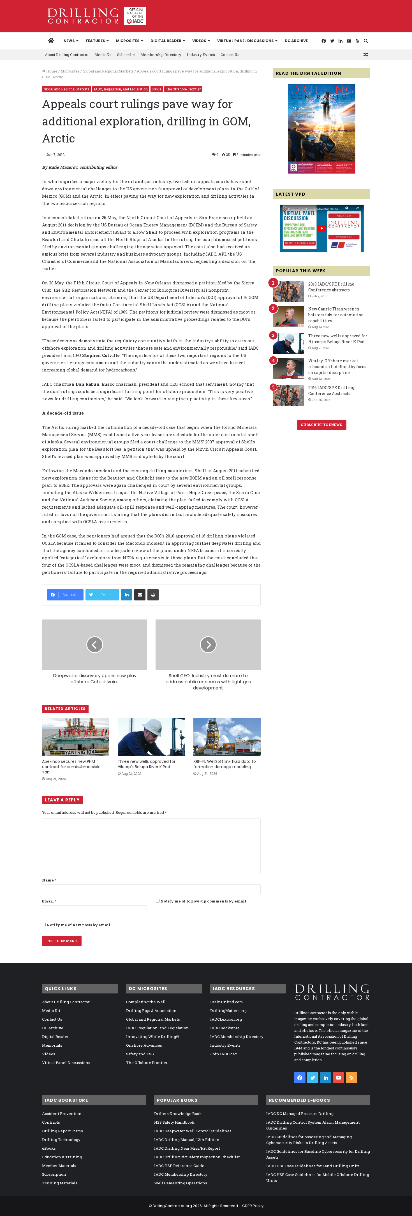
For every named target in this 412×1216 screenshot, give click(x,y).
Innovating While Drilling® (152, 1036)
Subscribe (126, 54)
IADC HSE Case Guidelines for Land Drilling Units (313, 1165)
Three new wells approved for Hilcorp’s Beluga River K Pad (146, 764)
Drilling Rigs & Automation (151, 1010)
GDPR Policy (252, 1205)
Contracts (51, 1122)
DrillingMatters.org (228, 1010)
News (69, 40)
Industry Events (201, 54)
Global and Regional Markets (108, 71)
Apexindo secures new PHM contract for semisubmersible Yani (71, 767)
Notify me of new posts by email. (79, 924)
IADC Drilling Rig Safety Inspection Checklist (197, 1156)
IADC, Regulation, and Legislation (121, 89)
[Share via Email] (139, 594)
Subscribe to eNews (321, 424)
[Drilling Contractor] (94, 16)
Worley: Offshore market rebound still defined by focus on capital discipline (337, 366)
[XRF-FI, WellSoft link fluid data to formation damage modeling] (227, 737)
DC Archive (296, 40)
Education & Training (62, 1156)
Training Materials (59, 1182)
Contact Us (230, 54)
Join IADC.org (223, 1053)
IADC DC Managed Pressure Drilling (300, 1113)
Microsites (70, 71)
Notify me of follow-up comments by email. (203, 901)
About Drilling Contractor (67, 54)
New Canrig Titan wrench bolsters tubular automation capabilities (336, 314)
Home (51, 71)
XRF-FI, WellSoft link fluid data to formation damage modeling (224, 764)
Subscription (54, 1174)
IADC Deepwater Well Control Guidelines (193, 1130)
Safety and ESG (140, 1053)
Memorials (52, 1045)
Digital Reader (166, 40)
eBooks (49, 1148)
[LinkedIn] (126, 594)
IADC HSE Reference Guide (179, 1165)
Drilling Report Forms (62, 1130)
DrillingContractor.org (172, 1205)
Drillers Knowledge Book (178, 1113)
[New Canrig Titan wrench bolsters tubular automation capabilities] (288, 316)
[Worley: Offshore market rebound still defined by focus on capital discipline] (288, 368)
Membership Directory (160, 54)
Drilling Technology (61, 1139)
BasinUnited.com (226, 1001)
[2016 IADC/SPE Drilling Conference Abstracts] (288, 395)
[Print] (153, 594)
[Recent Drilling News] (321, 172)
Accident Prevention (62, 1113)
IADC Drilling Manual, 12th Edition (186, 1139)
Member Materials (59, 1165)
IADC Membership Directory (236, 1036)
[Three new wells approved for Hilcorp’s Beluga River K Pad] (151, 737)
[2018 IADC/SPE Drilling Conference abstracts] (288, 291)
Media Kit (103, 54)
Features (95, 40)
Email (49, 901)
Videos (199, 40)
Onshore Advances (144, 1045)
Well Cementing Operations (180, 1182)
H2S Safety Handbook (174, 1122)
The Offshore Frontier (183, 89)
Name (49, 880)
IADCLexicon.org (226, 1019)
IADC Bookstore (225, 1027)
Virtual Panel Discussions (245, 40)
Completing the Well (146, 1001)
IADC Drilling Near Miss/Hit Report (187, 1148)
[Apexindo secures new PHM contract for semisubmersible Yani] (75, 737)
